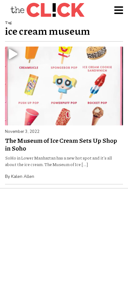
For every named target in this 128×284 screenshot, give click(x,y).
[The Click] (47, 10)
